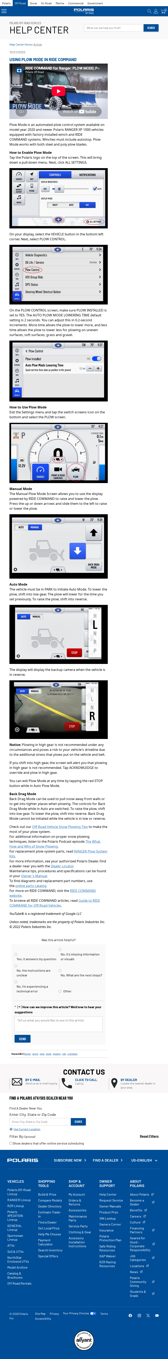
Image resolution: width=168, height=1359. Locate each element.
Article (38, 44)
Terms (104, 1313)
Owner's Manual (34, 876)
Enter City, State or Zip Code (32, 1114)
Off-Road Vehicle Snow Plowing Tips (60, 826)
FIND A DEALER (105, 1160)
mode (48, 1053)
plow (42, 1053)
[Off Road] (84, 11)
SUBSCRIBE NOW (68, 1160)
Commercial (75, 3)
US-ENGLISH (142, 1160)
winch (35, 1053)
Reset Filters (149, 1136)
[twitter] (148, 1316)
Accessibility (43, 1318)
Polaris (6, 3)
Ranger (27, 1053)
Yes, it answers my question (36, 959)
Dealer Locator (62, 866)
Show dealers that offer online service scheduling (48, 1143)
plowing (57, 1053)
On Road (46, 3)
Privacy (54, 1313)
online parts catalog (30, 886)
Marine (60, 3)
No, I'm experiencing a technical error (32, 988)
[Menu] (4, 11)
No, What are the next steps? (81, 975)
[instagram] (139, 1316)
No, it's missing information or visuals (80, 956)
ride (64, 1053)
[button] (35, 1082)
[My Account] (156, 11)
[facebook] (130, 1316)
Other (67, 991)
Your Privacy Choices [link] (76, 1313)
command (72, 1053)
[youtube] (157, 1316)
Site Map (40, 1313)
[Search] (149, 11)
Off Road (20, 3)
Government (95, 3)
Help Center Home (20, 44)
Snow (33, 3)
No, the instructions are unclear (34, 972)
